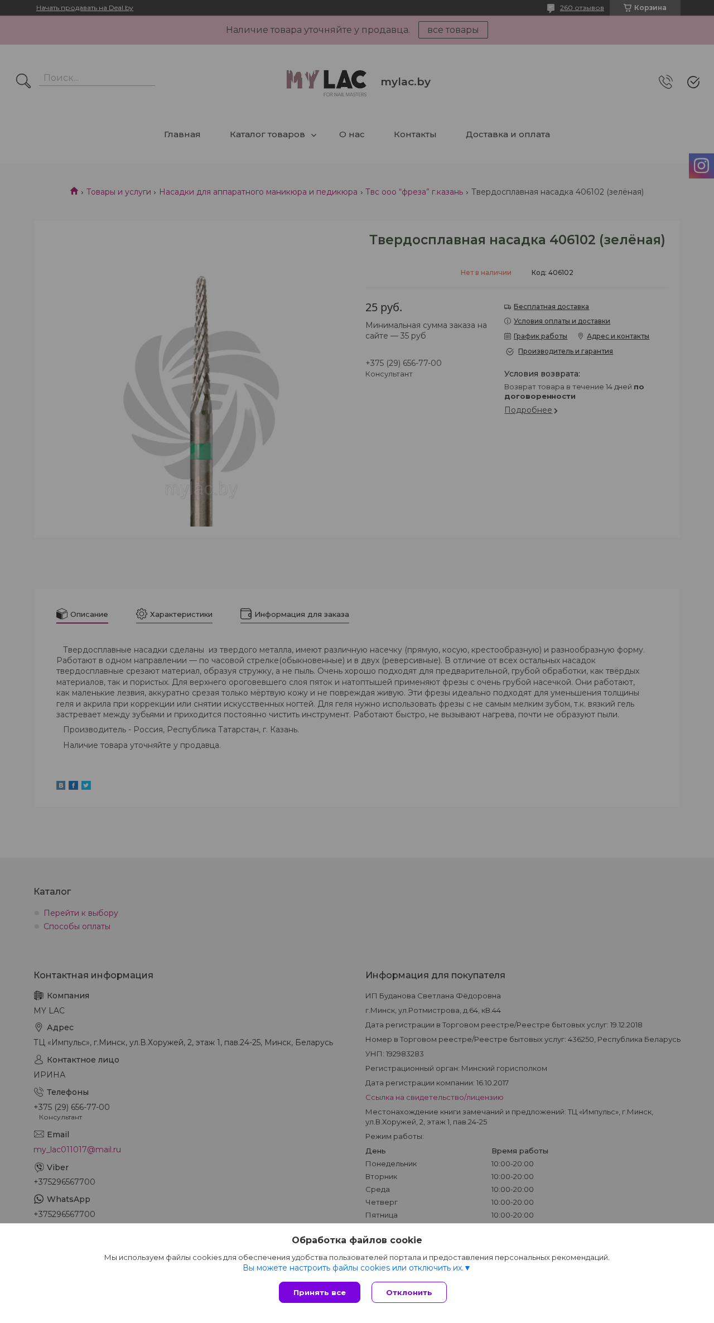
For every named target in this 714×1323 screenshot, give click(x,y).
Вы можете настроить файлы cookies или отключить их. (353, 1268)
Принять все (319, 1292)
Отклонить (409, 1292)
